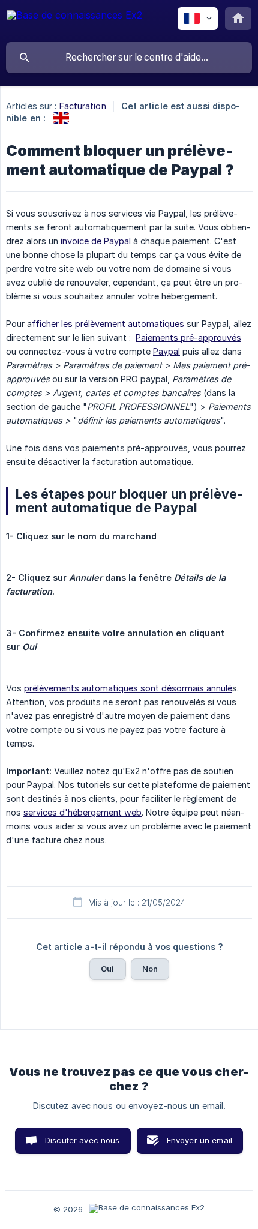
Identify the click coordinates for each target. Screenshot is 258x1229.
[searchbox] (129, 57)
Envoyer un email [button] (199, 1140)
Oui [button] (107, 968)
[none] (74, 20)
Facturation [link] (82, 106)
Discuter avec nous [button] (82, 1140)
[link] (61, 118)
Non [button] (150, 968)
